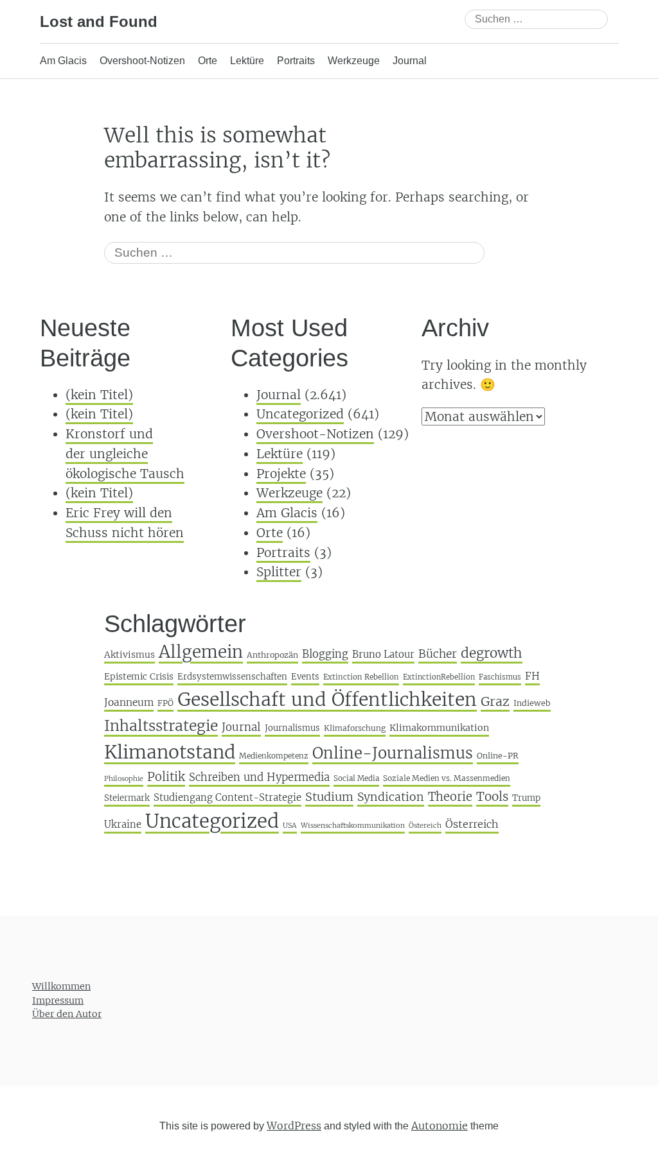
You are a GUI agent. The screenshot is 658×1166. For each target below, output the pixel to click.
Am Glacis (63, 60)
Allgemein (201, 651)
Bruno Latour (383, 654)
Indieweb (532, 703)
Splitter (278, 571)
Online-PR (498, 755)
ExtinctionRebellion (439, 677)
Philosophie (123, 779)
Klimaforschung (355, 728)
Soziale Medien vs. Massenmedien (446, 778)
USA (290, 825)
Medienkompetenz (273, 755)
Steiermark (127, 798)
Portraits (296, 60)
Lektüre (247, 60)
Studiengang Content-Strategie (227, 797)
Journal (410, 60)
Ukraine (122, 824)
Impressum (58, 1000)
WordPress (294, 1125)
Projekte (281, 473)
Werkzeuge (354, 60)
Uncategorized (300, 414)
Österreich (472, 824)
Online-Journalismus (392, 753)
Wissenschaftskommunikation (353, 825)
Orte (207, 60)
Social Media (356, 778)
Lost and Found (98, 21)
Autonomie (439, 1125)
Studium (329, 796)
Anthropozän (272, 655)
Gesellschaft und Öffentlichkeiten (327, 699)
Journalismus (292, 728)
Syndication (390, 797)
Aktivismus (129, 654)
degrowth (491, 653)
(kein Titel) (99, 394)
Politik (166, 776)
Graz (495, 701)
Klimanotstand (169, 752)
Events (305, 676)
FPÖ (165, 703)
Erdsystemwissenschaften (232, 676)
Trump (526, 798)
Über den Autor (67, 1014)
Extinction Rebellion (361, 677)
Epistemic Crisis (138, 676)
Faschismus (500, 677)
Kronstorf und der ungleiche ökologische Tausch (125, 453)
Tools (492, 796)
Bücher (437, 654)
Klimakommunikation (439, 727)
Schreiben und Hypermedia (259, 777)
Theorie (450, 796)
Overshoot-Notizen (142, 60)
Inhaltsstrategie (161, 725)
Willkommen (61, 986)
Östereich (425, 825)
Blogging (325, 654)
